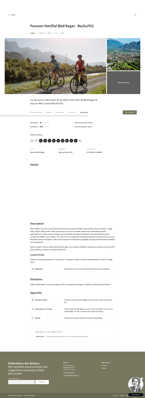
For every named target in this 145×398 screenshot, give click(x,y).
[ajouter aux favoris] (135, 14)
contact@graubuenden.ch (71, 375)
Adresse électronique (13, 378)
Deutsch (115, 395)
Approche (84, 112)
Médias (104, 368)
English (122, 395)
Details (49, 112)
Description (60, 112)
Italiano (128, 395)
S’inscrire (42, 382)
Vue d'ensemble (36, 112)
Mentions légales (30, 395)
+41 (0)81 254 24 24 (69, 372)
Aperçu (13, 15)
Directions (72, 112)
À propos (104, 365)
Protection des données (15, 395)
